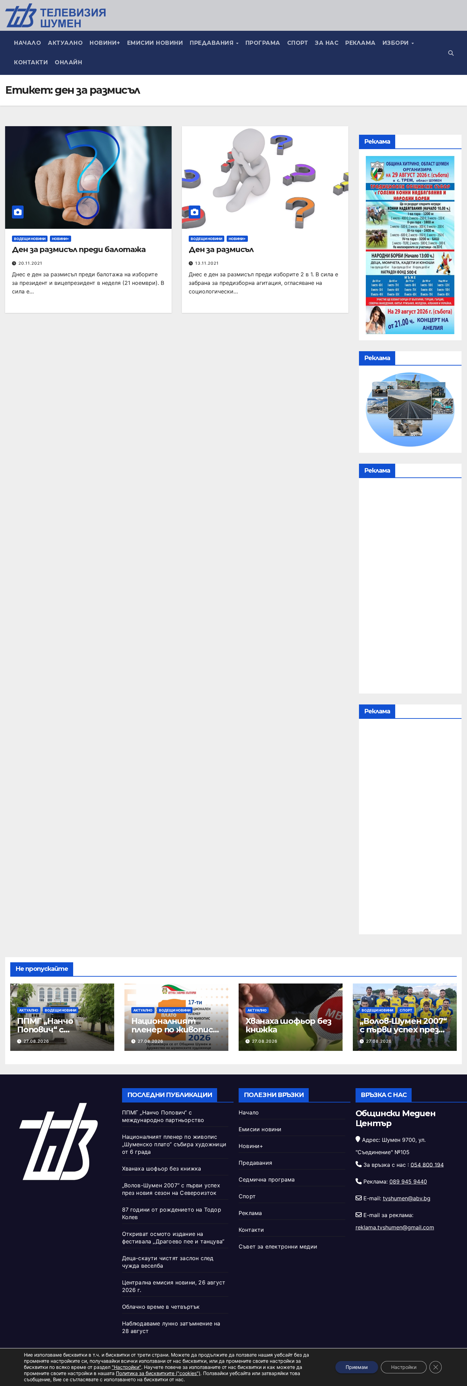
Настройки (403, 1367)
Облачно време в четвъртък (161, 1306)
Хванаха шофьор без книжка (288, 1025)
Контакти (31, 62)
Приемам (357, 1367)
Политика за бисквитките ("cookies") (158, 1373)
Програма (262, 43)
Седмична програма (267, 1179)
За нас (326, 43)
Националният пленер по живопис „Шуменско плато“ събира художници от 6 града (174, 1144)
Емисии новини (155, 43)
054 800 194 (427, 1164)
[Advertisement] (410, 587)
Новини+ (105, 43)
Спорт (297, 43)
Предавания (213, 43)
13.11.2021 (207, 263)
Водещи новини (29, 239)
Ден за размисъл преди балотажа (79, 249)
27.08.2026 (36, 1041)
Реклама (360, 43)
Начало (27, 43)
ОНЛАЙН (68, 62)
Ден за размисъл (221, 249)
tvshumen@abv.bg (406, 1198)
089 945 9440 (408, 1181)
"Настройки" (126, 1367)
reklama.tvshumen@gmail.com (395, 1227)
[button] (451, 53)
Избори (397, 43)
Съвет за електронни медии (278, 1246)
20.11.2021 (30, 263)
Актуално (65, 43)
